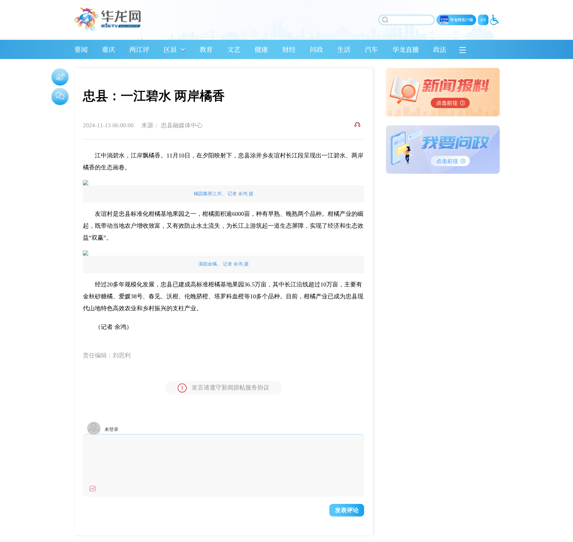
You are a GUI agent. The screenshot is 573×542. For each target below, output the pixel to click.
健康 (261, 49)
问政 (316, 49)
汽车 (371, 49)
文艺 (233, 49)
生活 (343, 49)
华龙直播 (405, 49)
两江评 (139, 49)
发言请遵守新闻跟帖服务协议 (230, 387)
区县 (170, 49)
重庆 (108, 49)
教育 (206, 49)
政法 (439, 49)
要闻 (81, 49)
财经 (288, 49)
